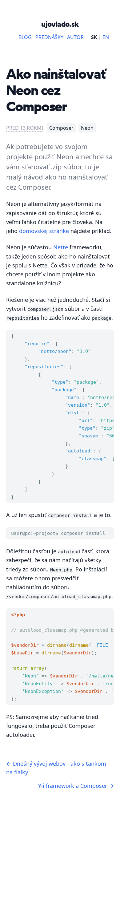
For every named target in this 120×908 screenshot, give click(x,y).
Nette (60, 247)
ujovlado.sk (59, 24)
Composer (61, 127)
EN (105, 37)
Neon (87, 127)
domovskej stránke (44, 231)
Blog (25, 37)
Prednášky (49, 37)
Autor (75, 37)
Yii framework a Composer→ (76, 785)
